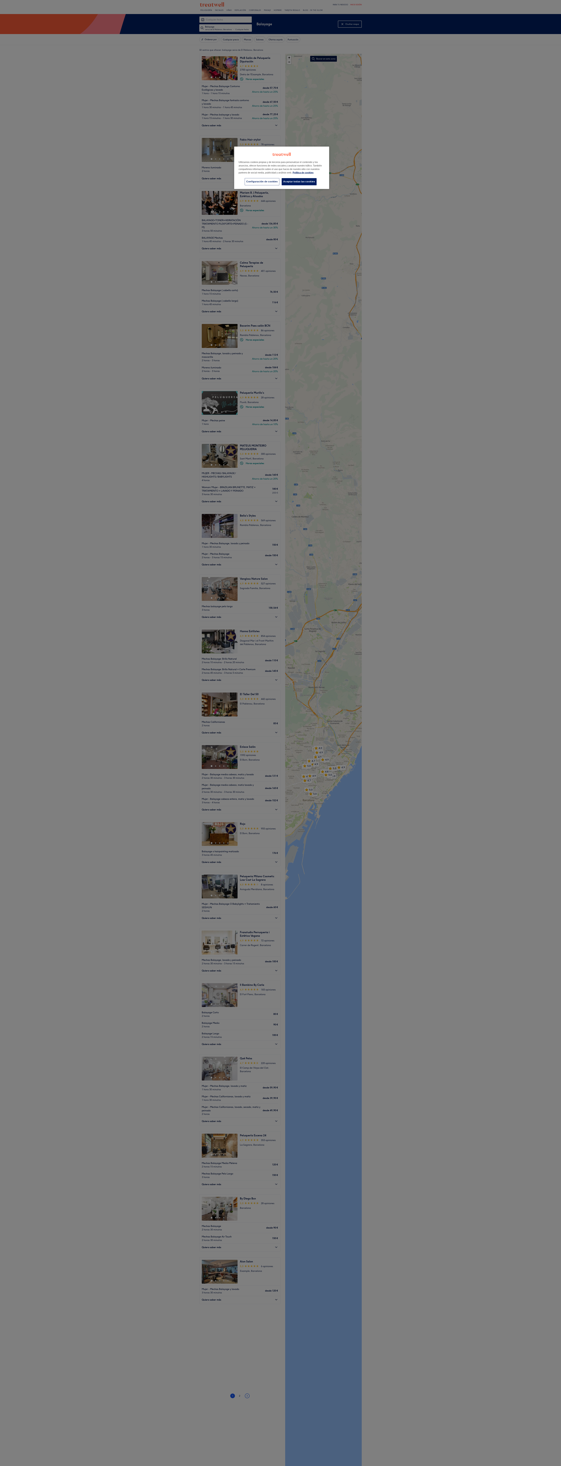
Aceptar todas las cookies (299, 181)
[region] (281, 168)
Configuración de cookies (262, 181)
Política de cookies (303, 172)
